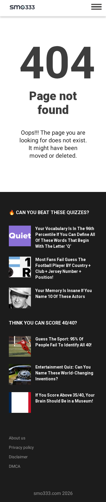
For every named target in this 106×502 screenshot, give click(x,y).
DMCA (14, 466)
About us (17, 438)
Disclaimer (18, 456)
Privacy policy (21, 447)
